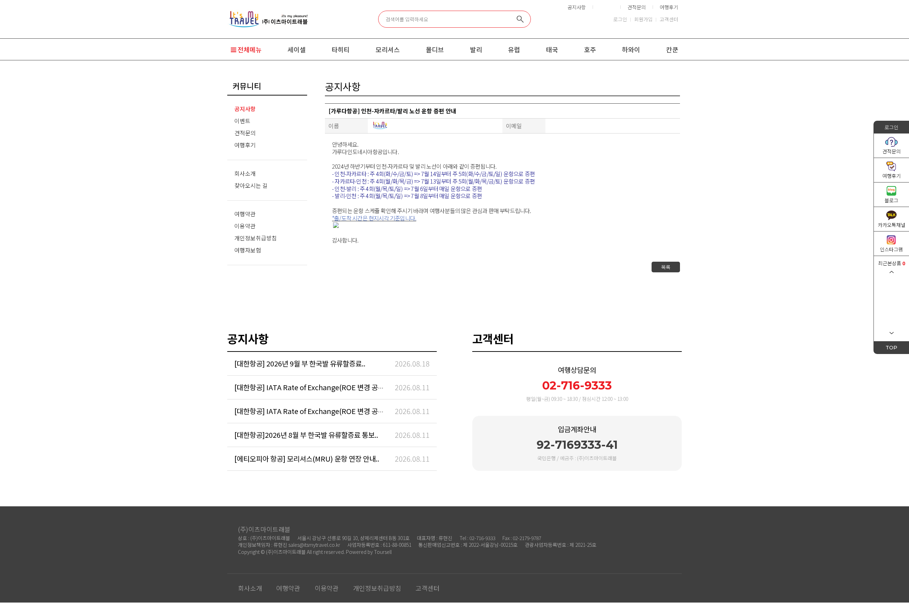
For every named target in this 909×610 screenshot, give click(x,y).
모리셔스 (388, 49)
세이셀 (297, 49)
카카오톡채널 (891, 224)
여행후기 (669, 7)
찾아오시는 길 (251, 185)
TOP (891, 347)
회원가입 (643, 19)
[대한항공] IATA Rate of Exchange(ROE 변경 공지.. (311, 387)
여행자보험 (247, 250)
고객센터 (669, 19)
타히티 (341, 49)
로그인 (620, 19)
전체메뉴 (249, 49)
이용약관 (245, 226)
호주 (590, 49)
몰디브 (435, 49)
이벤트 (607, 7)
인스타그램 (891, 249)
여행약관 (245, 213)
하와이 (631, 49)
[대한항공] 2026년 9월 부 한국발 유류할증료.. (299, 363)
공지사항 (576, 7)
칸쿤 (672, 49)
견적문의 (636, 7)
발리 (476, 49)
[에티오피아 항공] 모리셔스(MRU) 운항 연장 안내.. (306, 458)
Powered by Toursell (369, 551)
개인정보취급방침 (255, 238)
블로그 (891, 200)
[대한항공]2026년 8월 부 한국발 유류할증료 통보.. (306, 435)
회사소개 (245, 173)
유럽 (514, 49)
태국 (552, 49)
